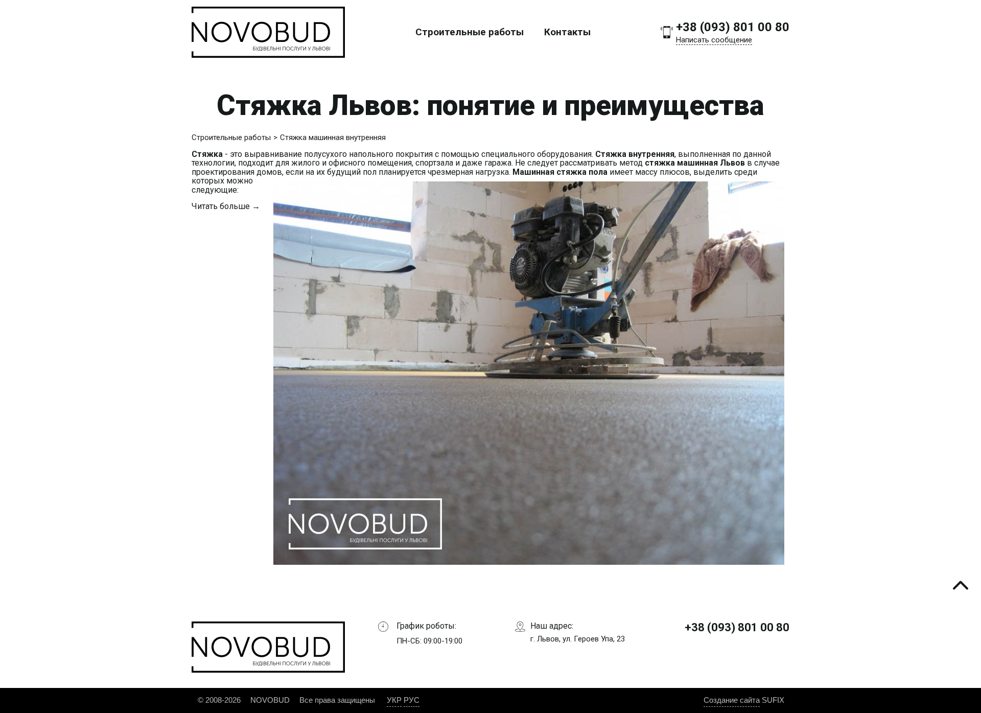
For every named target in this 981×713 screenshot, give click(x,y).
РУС (411, 700)
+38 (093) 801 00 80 (732, 27)
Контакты (567, 32)
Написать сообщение (714, 39)
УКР (394, 700)
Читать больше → (226, 206)
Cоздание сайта (732, 700)
